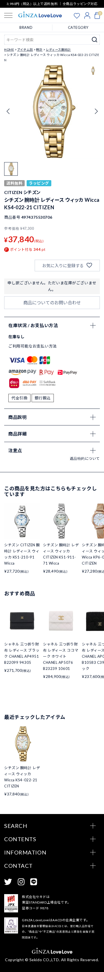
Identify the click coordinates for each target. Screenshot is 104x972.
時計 (39, 49)
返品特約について (85, 458)
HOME (9, 49)
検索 (95, 39)
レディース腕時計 (58, 49)
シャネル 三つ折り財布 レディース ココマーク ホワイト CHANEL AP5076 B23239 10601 (60, 656)
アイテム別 (25, 49)
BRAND (25, 27)
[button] (96, 111)
